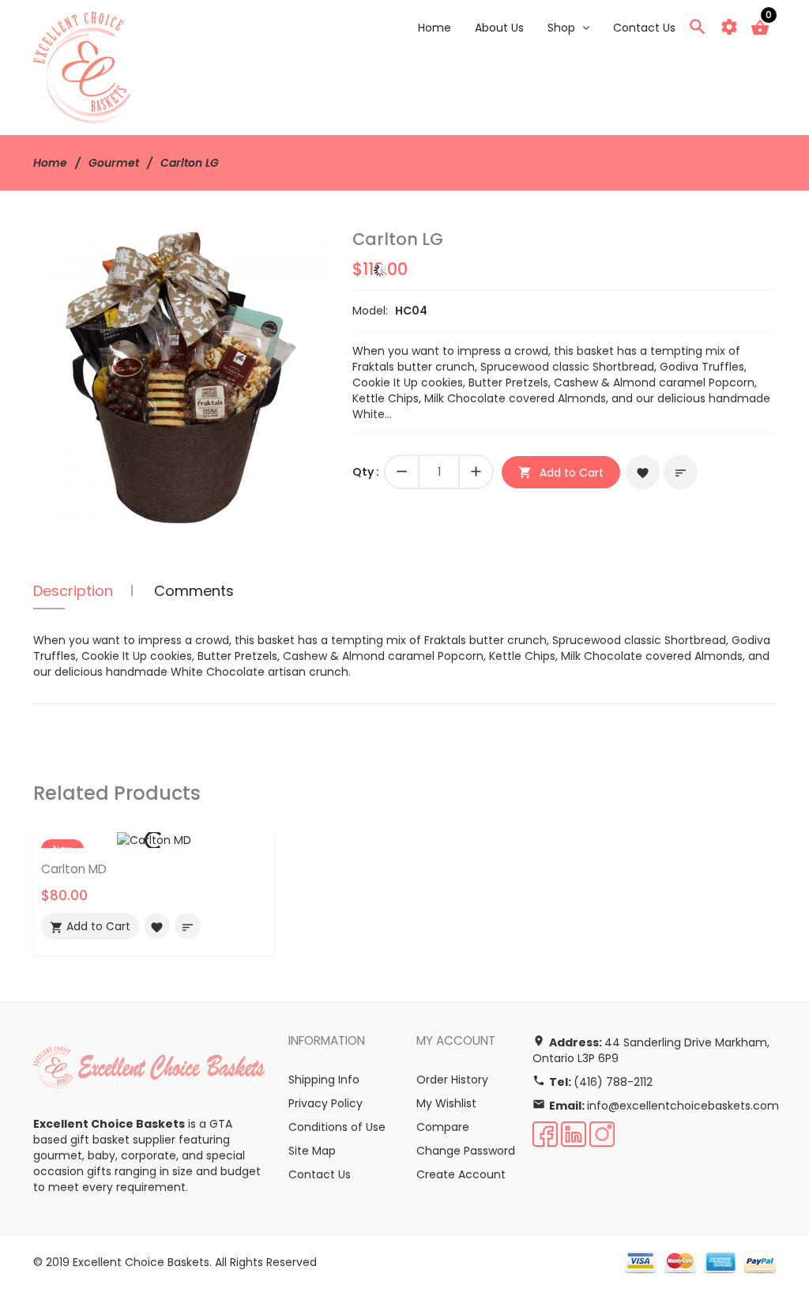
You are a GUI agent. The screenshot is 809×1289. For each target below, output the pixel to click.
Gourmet (113, 163)
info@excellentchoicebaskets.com (683, 1106)
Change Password (465, 1151)
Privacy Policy (325, 1103)
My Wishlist (446, 1103)
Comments (194, 591)
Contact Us (319, 1174)
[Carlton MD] (154, 839)
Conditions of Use (337, 1127)
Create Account (461, 1174)
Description (73, 591)
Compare (442, 1127)
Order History (452, 1079)
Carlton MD (74, 869)
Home (50, 163)
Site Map (312, 1151)
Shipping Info (323, 1079)
